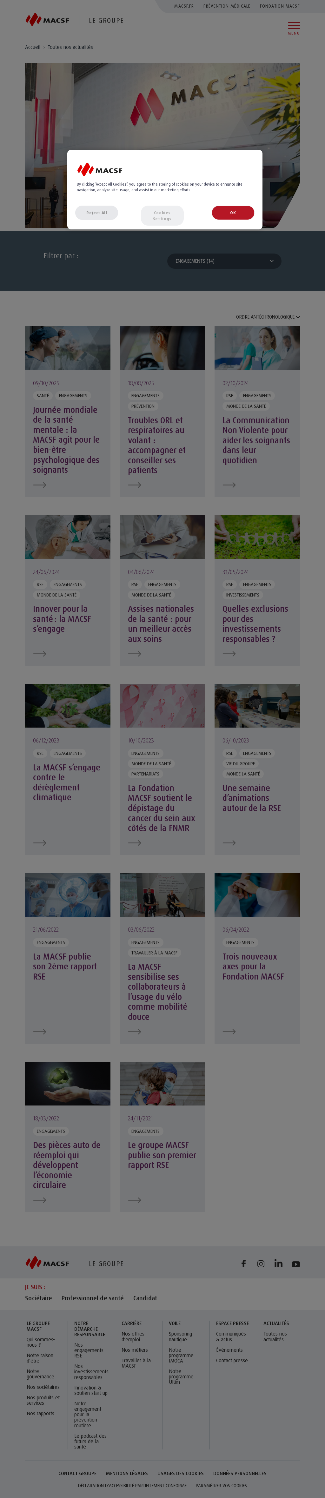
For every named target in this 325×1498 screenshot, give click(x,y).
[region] (164, 189)
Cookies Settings (162, 215)
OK (233, 212)
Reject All (96, 212)
